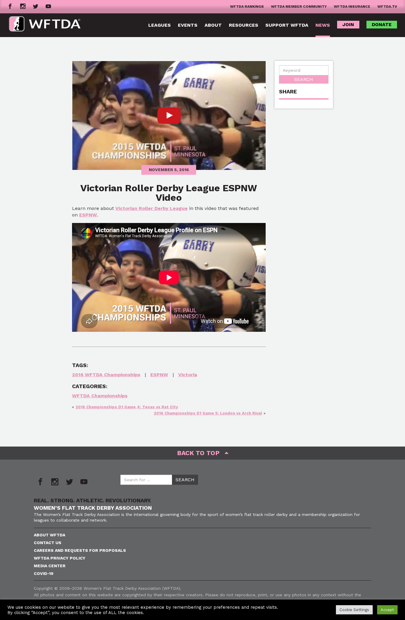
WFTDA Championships (99, 396)
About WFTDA (49, 535)
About (213, 25)
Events (187, 25)
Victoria (187, 374)
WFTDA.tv (387, 6)
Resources (243, 25)
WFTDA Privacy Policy (59, 558)
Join (348, 24)
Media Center (50, 566)
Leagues (159, 25)
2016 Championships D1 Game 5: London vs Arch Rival (208, 413)
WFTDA (45, 25)
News (322, 25)
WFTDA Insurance (352, 6)
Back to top (201, 453)
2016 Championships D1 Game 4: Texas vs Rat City (127, 407)
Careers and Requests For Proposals (80, 550)
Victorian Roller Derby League (151, 208)
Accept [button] (387, 610)
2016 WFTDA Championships (106, 374)
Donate (382, 24)
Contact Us (47, 543)
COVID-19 (43, 573)
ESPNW (88, 215)
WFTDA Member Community (299, 6)
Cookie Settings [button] (354, 610)
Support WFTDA (286, 25)
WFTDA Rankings (247, 6)
